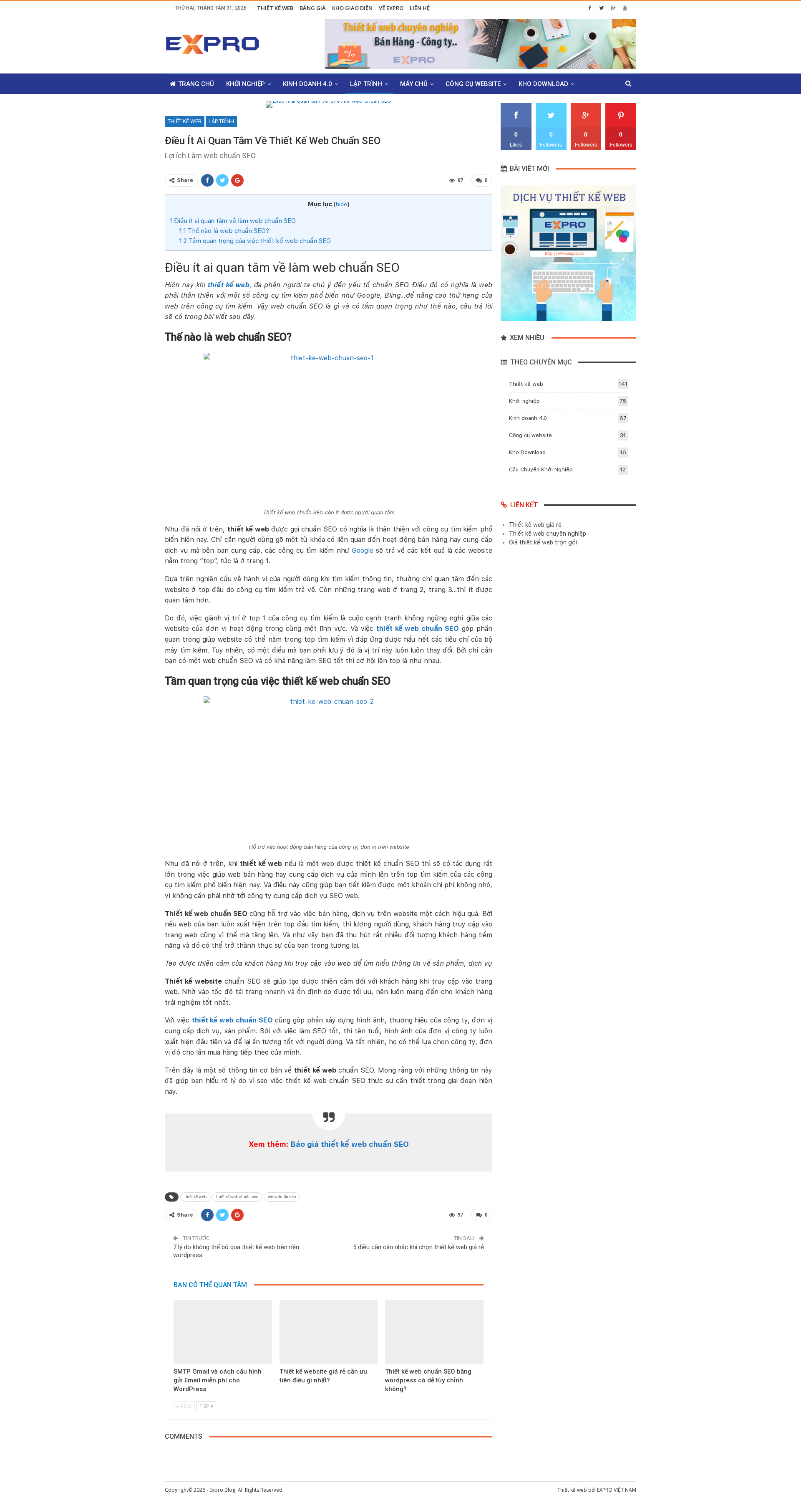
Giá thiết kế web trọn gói (543, 542)
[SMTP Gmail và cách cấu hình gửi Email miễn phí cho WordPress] (223, 1332)
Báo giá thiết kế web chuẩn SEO (350, 1144)
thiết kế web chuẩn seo (237, 1196)
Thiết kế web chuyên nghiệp (547, 533)
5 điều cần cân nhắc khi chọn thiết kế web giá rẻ (418, 1247)
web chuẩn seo (282, 1196)
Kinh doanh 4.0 (307, 84)
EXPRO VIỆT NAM (616, 1489)
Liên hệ (420, 8)
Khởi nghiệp (245, 84)
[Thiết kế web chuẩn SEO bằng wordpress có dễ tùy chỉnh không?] (434, 1332)
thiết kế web (195, 1196)
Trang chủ (196, 84)
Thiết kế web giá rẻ (535, 524)
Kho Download (543, 84)
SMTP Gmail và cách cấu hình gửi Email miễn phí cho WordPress (218, 1380)
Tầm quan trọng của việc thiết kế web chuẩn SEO (255, 241)
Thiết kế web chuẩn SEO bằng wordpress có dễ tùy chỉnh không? (428, 1380)
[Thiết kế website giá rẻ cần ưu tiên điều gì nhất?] (329, 1332)
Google (362, 550)
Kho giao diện (352, 8)
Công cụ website (473, 84)
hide (341, 204)
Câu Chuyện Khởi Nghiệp (541, 469)
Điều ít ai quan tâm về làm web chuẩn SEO (232, 221)
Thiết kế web (275, 8)
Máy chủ (414, 84)
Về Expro (391, 8)
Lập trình (366, 84)
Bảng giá (313, 8)
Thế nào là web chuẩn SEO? (224, 231)
